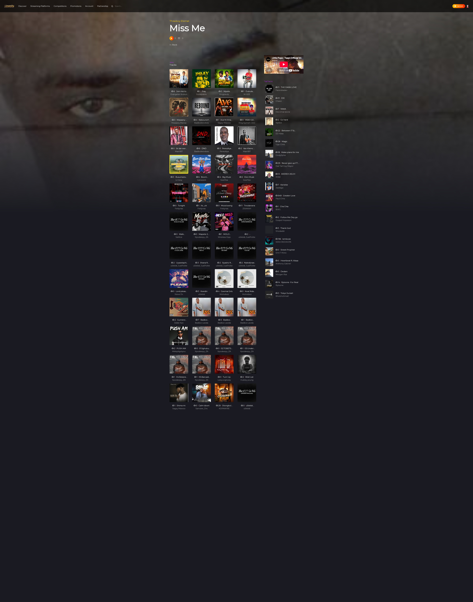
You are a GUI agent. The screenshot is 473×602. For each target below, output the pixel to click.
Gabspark (201, 180)
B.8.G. (278, 209)
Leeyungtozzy (224, 380)
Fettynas (179, 208)
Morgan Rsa (281, 274)
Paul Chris (280, 198)
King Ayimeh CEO (247, 123)
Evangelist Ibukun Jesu (178, 94)
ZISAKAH (247, 208)
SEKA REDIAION (283, 242)
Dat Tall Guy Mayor (284, 166)
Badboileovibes (201, 123)
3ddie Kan (179, 323)
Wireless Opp (224, 237)
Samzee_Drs (201, 408)
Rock (174, 45)
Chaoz (279, 101)
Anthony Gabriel (283, 263)
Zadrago (279, 188)
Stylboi (279, 123)
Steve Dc (179, 294)
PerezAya (224, 151)
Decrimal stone (283, 112)
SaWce (179, 237)
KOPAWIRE (224, 408)
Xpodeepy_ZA (201, 237)
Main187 (179, 151)
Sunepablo (201, 94)
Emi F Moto (281, 253)
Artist (278, 177)
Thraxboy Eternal (179, 21)
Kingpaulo (224, 94)
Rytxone (279, 285)
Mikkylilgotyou (179, 351)
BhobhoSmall (282, 296)
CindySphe (281, 155)
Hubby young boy (246, 380)
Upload (459, 6)
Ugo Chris (280, 144)
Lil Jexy (179, 180)
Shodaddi (280, 231)
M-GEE (247, 94)
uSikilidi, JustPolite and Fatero (246, 237)
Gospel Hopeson (283, 220)
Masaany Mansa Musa (178, 123)
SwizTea (224, 180)
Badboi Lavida (201, 323)
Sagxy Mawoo (224, 123)
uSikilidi (201, 294)
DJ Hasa (279, 133)
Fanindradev (281, 90)
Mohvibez (224, 294)
